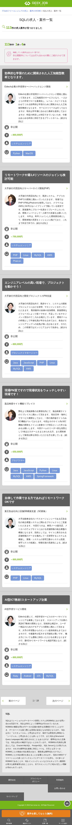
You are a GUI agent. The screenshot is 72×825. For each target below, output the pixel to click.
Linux (25, 255)
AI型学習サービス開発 (15, 609)
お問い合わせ (59, 788)
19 (37, 700)
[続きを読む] (42, 223)
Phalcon (17, 261)
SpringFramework (45, 476)
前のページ (14, 701)
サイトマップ (11, 796)
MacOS (29, 153)
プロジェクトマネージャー (24, 353)
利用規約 (60, 780)
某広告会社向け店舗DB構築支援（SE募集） (26, 511)
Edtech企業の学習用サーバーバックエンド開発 (28, 86)
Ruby (15, 676)
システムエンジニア (21, 143)
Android (27, 676)
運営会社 (12, 780)
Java (15, 362)
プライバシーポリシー (35, 780)
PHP (15, 255)
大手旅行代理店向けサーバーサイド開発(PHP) (27, 188)
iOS (39, 676)
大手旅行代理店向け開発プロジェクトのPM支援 (28, 296)
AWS (49, 255)
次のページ (57, 701)
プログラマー (17, 460)
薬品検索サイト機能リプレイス (20, 403)
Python (16, 153)
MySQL (38, 255)
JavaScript (28, 362)
